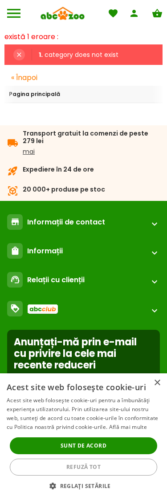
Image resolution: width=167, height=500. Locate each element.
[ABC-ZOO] (63, 13)
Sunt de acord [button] (83, 445)
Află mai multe (128, 427)
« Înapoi (24, 77)
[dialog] (83, 436)
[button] (83, 485)
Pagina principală (34, 94)
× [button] (157, 383)
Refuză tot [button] (83, 467)
